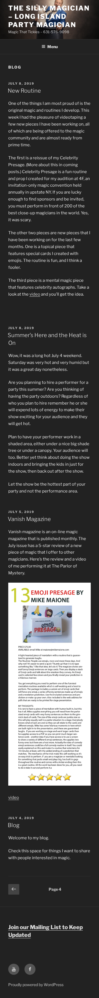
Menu (52, 46)
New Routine (24, 90)
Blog (14, 825)
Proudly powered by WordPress (36, 984)
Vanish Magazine (29, 519)
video (34, 294)
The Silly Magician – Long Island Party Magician (49, 16)
